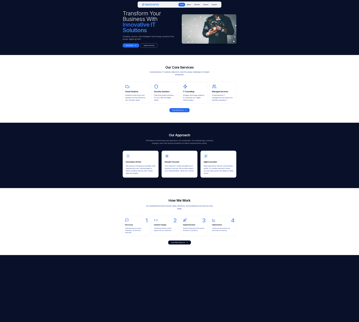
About (189, 4)
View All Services (178, 110)
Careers (205, 4)
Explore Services (149, 45)
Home (182, 4)
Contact (214, 4)
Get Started (129, 45)
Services (197, 4)
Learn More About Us (178, 242)
